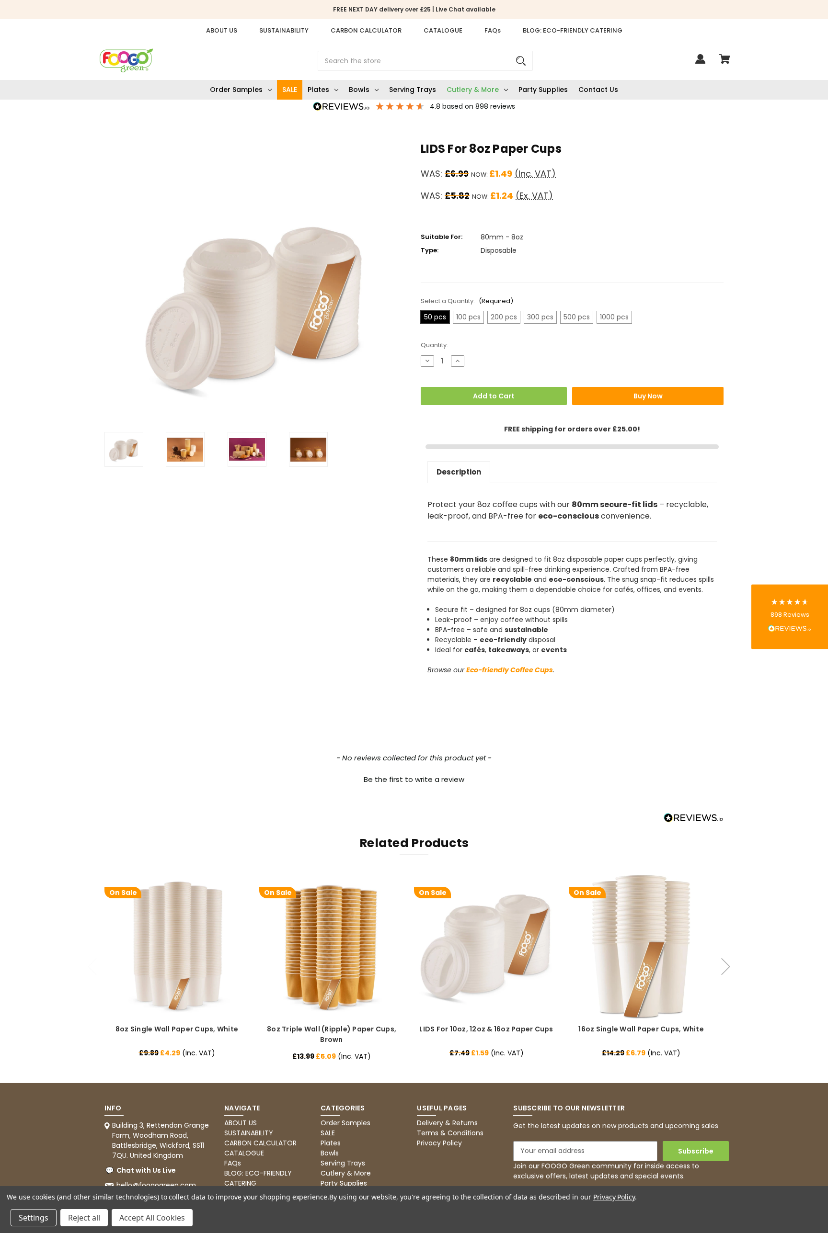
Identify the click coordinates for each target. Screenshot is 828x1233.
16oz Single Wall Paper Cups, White (641, 1029)
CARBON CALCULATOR (366, 30)
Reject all (84, 1217)
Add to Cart (494, 396)
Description (459, 472)
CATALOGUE (443, 30)
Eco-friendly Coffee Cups (509, 670)
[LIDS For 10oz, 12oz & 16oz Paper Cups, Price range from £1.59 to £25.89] (486, 947)
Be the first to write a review (414, 779)
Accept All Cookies (152, 1217)
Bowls (359, 89)
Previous (92, 961)
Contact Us (598, 89)
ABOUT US (221, 30)
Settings (33, 1217)
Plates (318, 89)
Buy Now (648, 396)
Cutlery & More (473, 89)
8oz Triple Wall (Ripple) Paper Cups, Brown (331, 1034)
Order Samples (236, 89)
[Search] (521, 61)
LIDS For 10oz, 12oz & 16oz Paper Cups (486, 1029)
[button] (414, 778)
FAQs (492, 30)
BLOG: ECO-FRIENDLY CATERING (572, 30)
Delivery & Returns (447, 1123)
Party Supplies (543, 89)
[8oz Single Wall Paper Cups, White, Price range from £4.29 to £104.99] (176, 947)
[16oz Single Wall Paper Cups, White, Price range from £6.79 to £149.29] (641, 947)
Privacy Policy (439, 1143)
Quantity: (434, 345)
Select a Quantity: (467, 300)
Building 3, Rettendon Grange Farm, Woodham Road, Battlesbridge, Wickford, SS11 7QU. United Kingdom (160, 1140)
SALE (289, 89)
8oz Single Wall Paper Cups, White (176, 1029)
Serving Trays (412, 89)
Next (726, 961)
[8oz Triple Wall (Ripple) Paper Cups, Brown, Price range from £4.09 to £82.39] (331, 947)
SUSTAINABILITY (284, 30)
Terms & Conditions (450, 1133)
